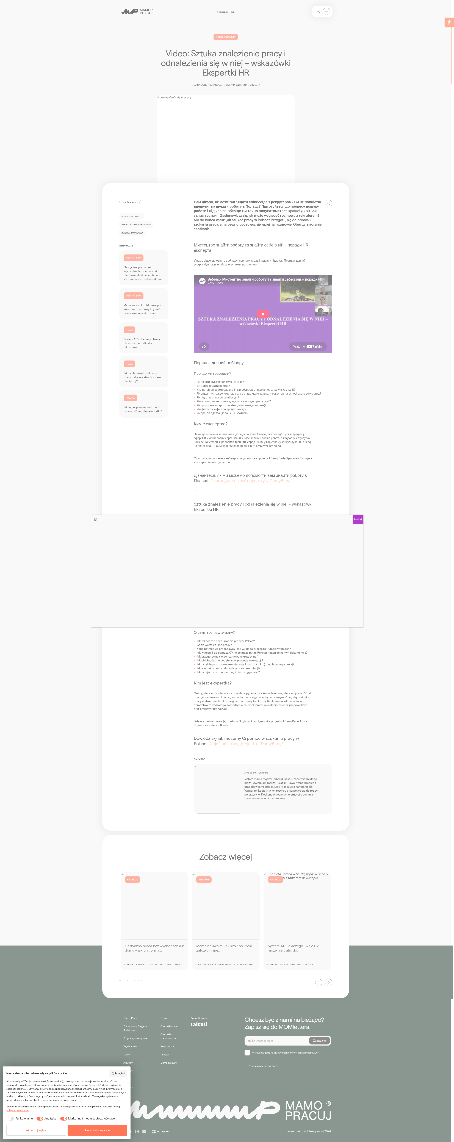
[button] (449, 22)
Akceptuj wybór (36, 1130)
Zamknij (358, 519)
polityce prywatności (17, 1110)
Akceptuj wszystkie (97, 1130)
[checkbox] (19, 1118)
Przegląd (119, 1073)
